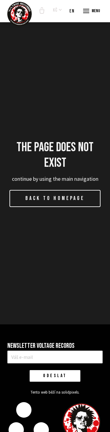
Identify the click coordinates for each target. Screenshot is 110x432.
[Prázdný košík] (42, 10)
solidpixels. (70, 392)
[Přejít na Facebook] (23, 409)
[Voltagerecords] (19, 14)
